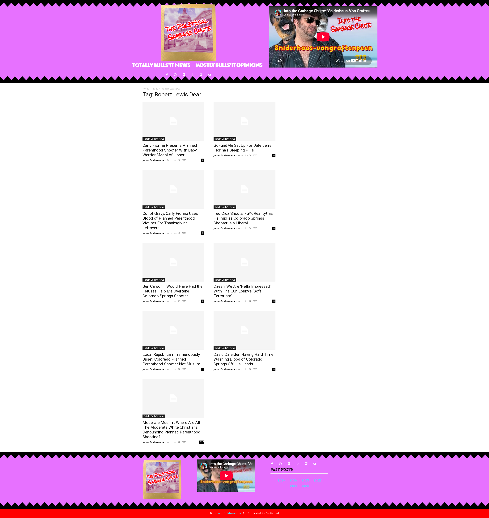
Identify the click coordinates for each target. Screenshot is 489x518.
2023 (305, 480)
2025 (281, 480)
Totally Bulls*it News (154, 139)
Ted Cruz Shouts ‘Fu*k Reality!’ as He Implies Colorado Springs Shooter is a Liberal (243, 218)
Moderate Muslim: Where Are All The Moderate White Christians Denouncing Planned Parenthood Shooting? (171, 429)
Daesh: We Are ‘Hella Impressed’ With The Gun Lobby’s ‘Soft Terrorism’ (242, 291)
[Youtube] (209, 74)
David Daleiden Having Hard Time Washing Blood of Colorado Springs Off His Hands (243, 359)
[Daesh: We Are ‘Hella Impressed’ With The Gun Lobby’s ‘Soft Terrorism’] (244, 262)
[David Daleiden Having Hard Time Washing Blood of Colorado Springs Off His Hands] (244, 330)
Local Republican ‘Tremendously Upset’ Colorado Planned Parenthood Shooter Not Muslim (171, 359)
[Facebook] (167, 74)
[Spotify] (184, 74)
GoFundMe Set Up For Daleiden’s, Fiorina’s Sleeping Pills (243, 147)
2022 (317, 480)
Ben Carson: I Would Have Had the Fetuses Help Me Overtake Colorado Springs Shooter (172, 291)
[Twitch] (201, 74)
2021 (293, 486)
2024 (293, 480)
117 (202, 442)
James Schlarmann (153, 160)
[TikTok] (192, 74)
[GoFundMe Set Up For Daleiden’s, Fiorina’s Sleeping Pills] (244, 121)
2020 (305, 486)
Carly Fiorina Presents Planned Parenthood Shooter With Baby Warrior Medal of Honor (169, 150)
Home (145, 88)
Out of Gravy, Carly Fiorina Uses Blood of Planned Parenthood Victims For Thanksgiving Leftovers (170, 220)
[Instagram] (175, 74)
